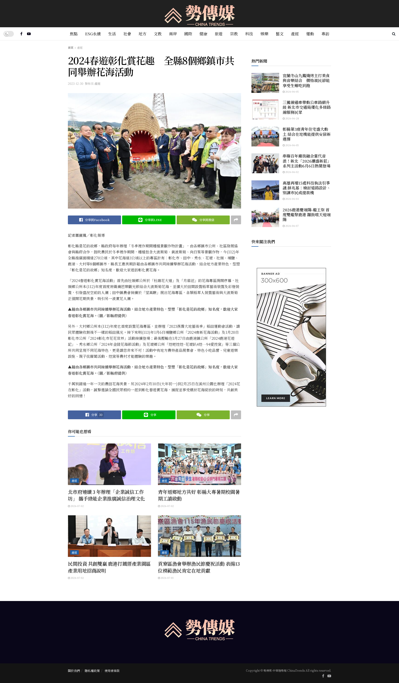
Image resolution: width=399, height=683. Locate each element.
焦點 (74, 33)
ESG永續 (93, 33)
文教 (158, 33)
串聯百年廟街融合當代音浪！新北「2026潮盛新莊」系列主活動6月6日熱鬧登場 (307, 161)
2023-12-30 (75, 83)
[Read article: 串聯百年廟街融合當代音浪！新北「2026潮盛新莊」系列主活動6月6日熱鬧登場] (265, 163)
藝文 (280, 33)
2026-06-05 (292, 91)
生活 (112, 33)
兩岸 (173, 33)
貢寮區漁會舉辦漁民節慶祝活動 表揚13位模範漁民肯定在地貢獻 (199, 567)
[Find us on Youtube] (29, 33)
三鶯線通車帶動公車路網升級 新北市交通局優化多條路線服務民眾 (307, 107)
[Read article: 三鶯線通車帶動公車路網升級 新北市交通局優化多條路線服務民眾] (265, 110)
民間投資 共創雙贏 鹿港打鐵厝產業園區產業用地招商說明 (109, 567)
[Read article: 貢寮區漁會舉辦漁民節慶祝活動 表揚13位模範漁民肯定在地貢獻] (199, 536)
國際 (188, 33)
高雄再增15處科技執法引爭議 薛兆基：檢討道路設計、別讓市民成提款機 (307, 188)
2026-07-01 (167, 578)
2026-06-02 (292, 172)
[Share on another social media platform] (236, 220)
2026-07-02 (77, 506)
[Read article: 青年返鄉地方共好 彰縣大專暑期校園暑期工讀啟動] (199, 464)
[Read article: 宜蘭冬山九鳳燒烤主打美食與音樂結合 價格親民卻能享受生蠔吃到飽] (265, 83)
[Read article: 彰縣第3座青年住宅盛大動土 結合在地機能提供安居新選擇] (265, 136)
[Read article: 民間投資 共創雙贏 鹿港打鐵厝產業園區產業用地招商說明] (109, 536)
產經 (295, 33)
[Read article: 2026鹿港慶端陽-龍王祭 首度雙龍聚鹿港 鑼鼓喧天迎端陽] (265, 217)
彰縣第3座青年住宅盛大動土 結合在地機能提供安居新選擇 (307, 134)
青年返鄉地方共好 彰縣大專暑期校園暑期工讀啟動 (199, 495)
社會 (127, 33)
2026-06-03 (292, 198)
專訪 (325, 33)
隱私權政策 (92, 670)
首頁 (70, 47)
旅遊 (219, 33)
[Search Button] (394, 33)
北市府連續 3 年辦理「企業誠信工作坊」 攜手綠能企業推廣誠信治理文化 (106, 495)
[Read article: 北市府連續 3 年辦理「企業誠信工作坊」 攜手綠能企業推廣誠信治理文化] (109, 464)
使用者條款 (112, 670)
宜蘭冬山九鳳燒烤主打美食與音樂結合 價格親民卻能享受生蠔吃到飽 (306, 80)
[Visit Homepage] (199, 14)
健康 (203, 33)
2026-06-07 (292, 226)
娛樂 (264, 33)
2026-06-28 (292, 118)
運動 (310, 33)
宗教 (234, 33)
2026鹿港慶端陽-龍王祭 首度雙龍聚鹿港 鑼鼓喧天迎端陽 (307, 214)
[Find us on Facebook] (21, 33)
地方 (142, 33)
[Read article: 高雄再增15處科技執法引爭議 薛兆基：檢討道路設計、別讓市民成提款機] (265, 190)
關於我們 (74, 670)
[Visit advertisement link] (291, 337)
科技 (249, 33)
